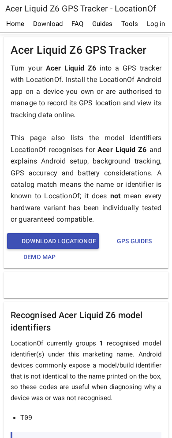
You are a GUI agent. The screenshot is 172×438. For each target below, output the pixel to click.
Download (48, 24)
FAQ (77, 24)
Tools (129, 24)
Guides (102, 24)
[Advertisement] (88, 285)
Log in (156, 24)
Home (15, 24)
